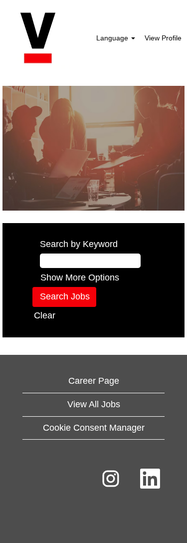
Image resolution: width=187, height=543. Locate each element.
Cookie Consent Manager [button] (94, 428)
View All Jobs (93, 404)
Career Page (93, 381)
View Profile (163, 38)
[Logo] (38, 38)
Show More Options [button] (79, 277)
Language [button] (113, 38)
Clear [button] (44, 315)
